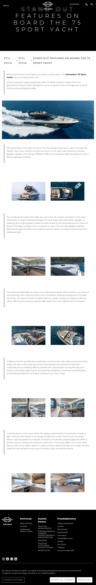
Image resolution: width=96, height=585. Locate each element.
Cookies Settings (13, 580)
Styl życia (61, 544)
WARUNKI (42, 540)
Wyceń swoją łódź (65, 550)
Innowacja (61, 535)
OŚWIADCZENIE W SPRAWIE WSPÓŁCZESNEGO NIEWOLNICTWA (46, 534)
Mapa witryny (26, 523)
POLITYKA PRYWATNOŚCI (45, 527)
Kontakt (74, 4)
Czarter (60, 526)
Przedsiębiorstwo (64, 538)
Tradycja (61, 547)
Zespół (60, 541)
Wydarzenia (62, 532)
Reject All (84, 580)
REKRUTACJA (44, 550)
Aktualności (62, 529)
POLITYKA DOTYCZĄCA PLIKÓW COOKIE (45, 545)
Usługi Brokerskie (65, 523)
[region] (48, 576)
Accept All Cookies (62, 580)
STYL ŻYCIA (8, 60)
